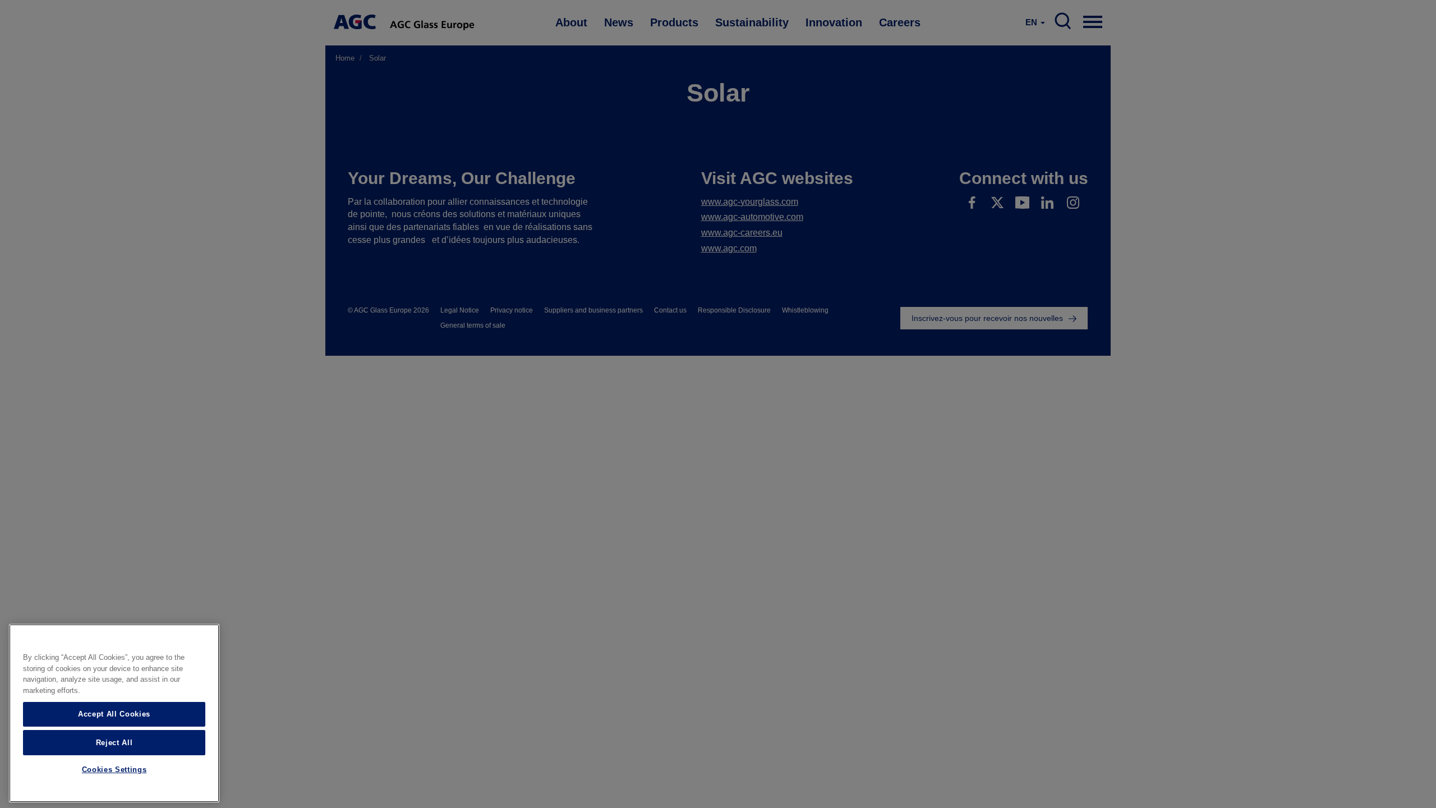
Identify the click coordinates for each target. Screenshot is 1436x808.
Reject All (114, 742)
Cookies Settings (114, 770)
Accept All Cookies (114, 714)
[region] (114, 713)
